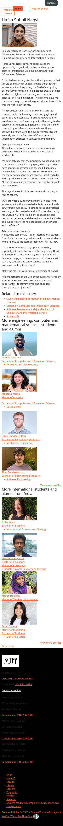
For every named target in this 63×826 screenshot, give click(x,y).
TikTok (26, 812)
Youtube (44, 812)
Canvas (10, 781)
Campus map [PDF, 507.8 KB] (17, 715)
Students (12, 3)
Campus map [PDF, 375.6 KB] (17, 738)
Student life (12, 316)
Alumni (35, 3)
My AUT (10, 778)
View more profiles (50, 485)
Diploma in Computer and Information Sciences (32, 305)
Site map (11, 799)
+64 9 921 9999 (23, 684)
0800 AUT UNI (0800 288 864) (17, 678)
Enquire (51, 3)
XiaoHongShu (25, 816)
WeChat (6, 816)
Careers (10, 788)
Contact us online (11, 690)
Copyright (11, 792)
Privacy (10, 795)
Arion (9, 774)
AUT (4, 4)
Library (10, 785)
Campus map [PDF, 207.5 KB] (17, 762)
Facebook (7, 812)
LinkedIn (18, 812)
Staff (24, 3)
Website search (40, 8)
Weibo (13, 816)
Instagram (55, 812)
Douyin (35, 812)
